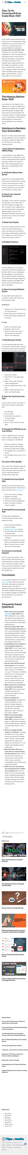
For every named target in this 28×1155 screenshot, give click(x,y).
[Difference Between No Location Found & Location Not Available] (14, 920)
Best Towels (8, 1115)
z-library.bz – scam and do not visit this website (15, 1050)
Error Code (5, 582)
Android (4, 403)
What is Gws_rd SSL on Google (10, 1060)
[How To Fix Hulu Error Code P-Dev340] (14, 850)
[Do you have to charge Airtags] (14, 898)
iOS (2, 906)
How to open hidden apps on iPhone (12, 1045)
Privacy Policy (10, 1147)
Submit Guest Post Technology (18, 1144)
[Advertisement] (14, 999)
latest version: (19, 490)
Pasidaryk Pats (9, 1124)
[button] (3, 2)
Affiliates (4, 1147)
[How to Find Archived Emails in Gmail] (14, 945)
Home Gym (8, 1122)
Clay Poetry (8, 1119)
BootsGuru (8, 1117)
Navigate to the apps (11, 529)
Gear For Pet (8, 1120)
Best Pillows (8, 1113)
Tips (3, 8)
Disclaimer (9, 1144)
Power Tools (8, 1126)
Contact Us (4, 1149)
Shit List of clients (17, 1147)
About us (4, 1144)
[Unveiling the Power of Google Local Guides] (14, 874)
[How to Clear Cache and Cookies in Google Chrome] (14, 969)
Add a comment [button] (8, 836)
